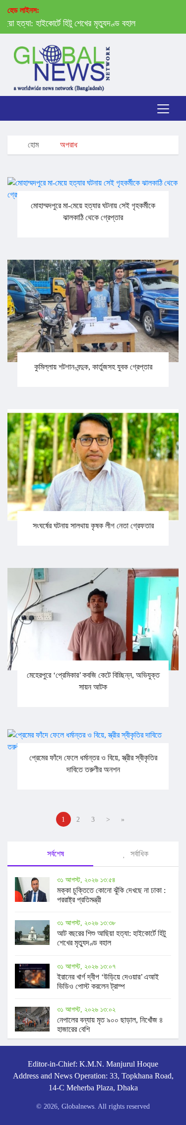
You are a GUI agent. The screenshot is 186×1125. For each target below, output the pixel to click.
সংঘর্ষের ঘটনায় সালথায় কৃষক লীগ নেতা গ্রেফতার (93, 525)
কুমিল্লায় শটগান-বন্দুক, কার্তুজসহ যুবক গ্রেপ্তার (93, 367)
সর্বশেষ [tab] (54, 853)
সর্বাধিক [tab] (138, 853)
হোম (32, 145)
